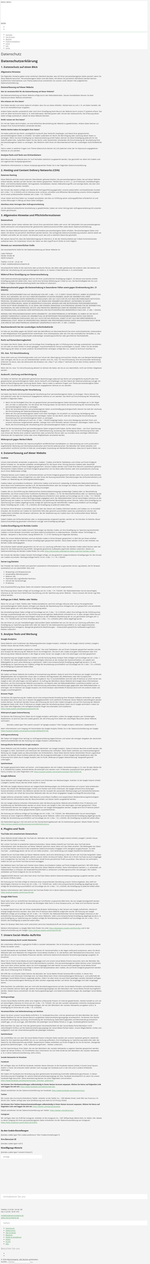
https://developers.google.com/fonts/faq (65, 928)
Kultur (8, 44)
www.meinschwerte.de (10, 1218)
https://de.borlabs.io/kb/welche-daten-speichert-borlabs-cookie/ (70, 551)
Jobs (7, 46)
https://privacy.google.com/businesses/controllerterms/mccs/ (25, 824)
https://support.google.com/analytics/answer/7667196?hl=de (57, 772)
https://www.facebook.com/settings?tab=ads (37, 1086)
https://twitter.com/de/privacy (61, 1110)
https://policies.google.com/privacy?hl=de (17, 892)
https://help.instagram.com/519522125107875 (19, 1122)
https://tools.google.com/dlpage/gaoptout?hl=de (20, 709)
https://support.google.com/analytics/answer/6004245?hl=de (24, 731)
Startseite (9, 35)
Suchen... (4, 1262)
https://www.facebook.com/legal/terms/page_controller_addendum (27, 1080)
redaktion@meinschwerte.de (12, 1215)
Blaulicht (9, 39)
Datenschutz (10, 1230)
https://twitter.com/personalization (46, 1106)
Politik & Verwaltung (13, 41)
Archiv (8, 48)
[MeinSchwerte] (24, 18)
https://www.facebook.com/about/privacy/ (68, 1090)
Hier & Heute (10, 37)
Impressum (10, 1228)
